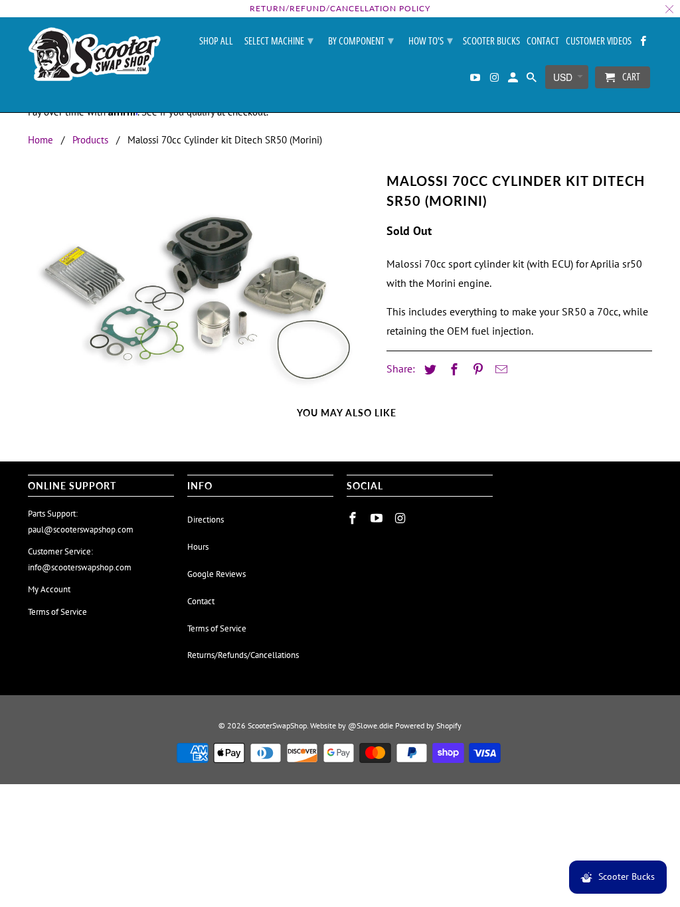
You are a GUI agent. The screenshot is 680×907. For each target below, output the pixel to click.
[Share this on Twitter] (428, 369)
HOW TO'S (430, 40)
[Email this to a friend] (499, 369)
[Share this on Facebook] (452, 369)
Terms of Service (57, 612)
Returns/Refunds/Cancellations (243, 655)
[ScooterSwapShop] (94, 55)
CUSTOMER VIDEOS (599, 41)
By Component (361, 40)
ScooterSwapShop (277, 725)
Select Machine (278, 40)
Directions (205, 519)
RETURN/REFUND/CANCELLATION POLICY (340, 8)
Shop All (216, 41)
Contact (543, 41)
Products (90, 139)
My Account (49, 589)
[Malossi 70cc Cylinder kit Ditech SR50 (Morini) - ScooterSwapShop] (200, 281)
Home (40, 139)
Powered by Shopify (428, 725)
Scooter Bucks (491, 41)
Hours (198, 546)
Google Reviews (216, 574)
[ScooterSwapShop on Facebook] (644, 43)
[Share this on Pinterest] (476, 369)
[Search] (533, 80)
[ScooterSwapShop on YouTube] (476, 80)
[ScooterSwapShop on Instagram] (495, 80)
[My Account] (514, 80)
